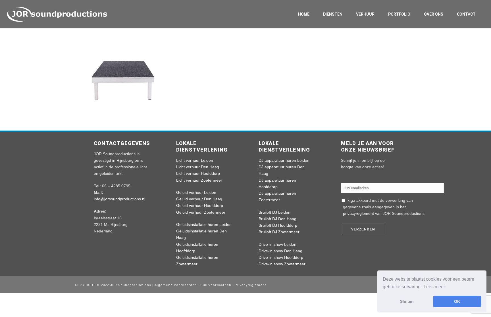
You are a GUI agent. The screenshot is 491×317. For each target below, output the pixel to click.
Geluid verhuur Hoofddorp (199, 205)
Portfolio (399, 14)
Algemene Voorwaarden (176, 285)
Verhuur (365, 14)
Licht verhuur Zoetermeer (199, 180)
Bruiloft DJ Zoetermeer (279, 232)
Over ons (433, 14)
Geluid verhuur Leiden (196, 192)
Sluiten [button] (407, 301)
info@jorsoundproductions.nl (119, 199)
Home (303, 14)
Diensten (332, 14)
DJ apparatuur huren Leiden (284, 160)
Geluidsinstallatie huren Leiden (204, 224)
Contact (466, 14)
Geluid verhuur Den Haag (199, 199)
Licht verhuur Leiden (194, 160)
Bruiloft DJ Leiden (274, 212)
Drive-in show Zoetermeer (282, 264)
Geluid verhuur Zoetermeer (200, 212)
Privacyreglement (250, 285)
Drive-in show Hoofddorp (281, 257)
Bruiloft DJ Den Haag (277, 219)
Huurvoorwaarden (215, 285)
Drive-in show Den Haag (280, 251)
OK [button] (457, 301)
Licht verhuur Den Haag (197, 167)
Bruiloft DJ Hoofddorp (278, 225)
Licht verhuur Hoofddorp (198, 173)
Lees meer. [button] (435, 286)
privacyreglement (358, 213)
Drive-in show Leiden (277, 244)
